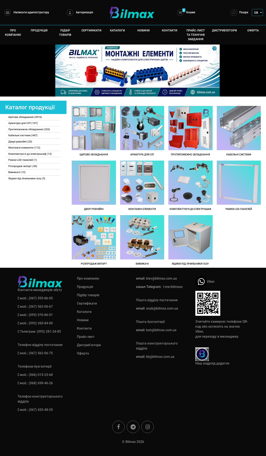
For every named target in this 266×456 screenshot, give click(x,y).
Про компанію (13, 32)
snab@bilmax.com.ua (162, 308)
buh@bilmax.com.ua (161, 330)
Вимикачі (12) (17, 172)
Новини (143, 30)
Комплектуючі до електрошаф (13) (30, 153)
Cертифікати (91, 30)
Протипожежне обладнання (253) (29, 129)
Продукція (39, 30)
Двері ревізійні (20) (20, 141)
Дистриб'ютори (224, 30)
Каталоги (117, 30)
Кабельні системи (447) (23, 135)
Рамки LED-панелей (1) (22, 159)
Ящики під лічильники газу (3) (26, 178)
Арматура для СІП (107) (23, 123)
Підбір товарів (65, 32)
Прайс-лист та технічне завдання (195, 35)
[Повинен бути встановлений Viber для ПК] (201, 281)
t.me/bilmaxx (173, 287)
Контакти (169, 30)
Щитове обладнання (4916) (25, 117)
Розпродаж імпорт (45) (22, 166)
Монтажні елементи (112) (24, 147)
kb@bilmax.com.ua (160, 357)
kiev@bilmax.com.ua (161, 278)
